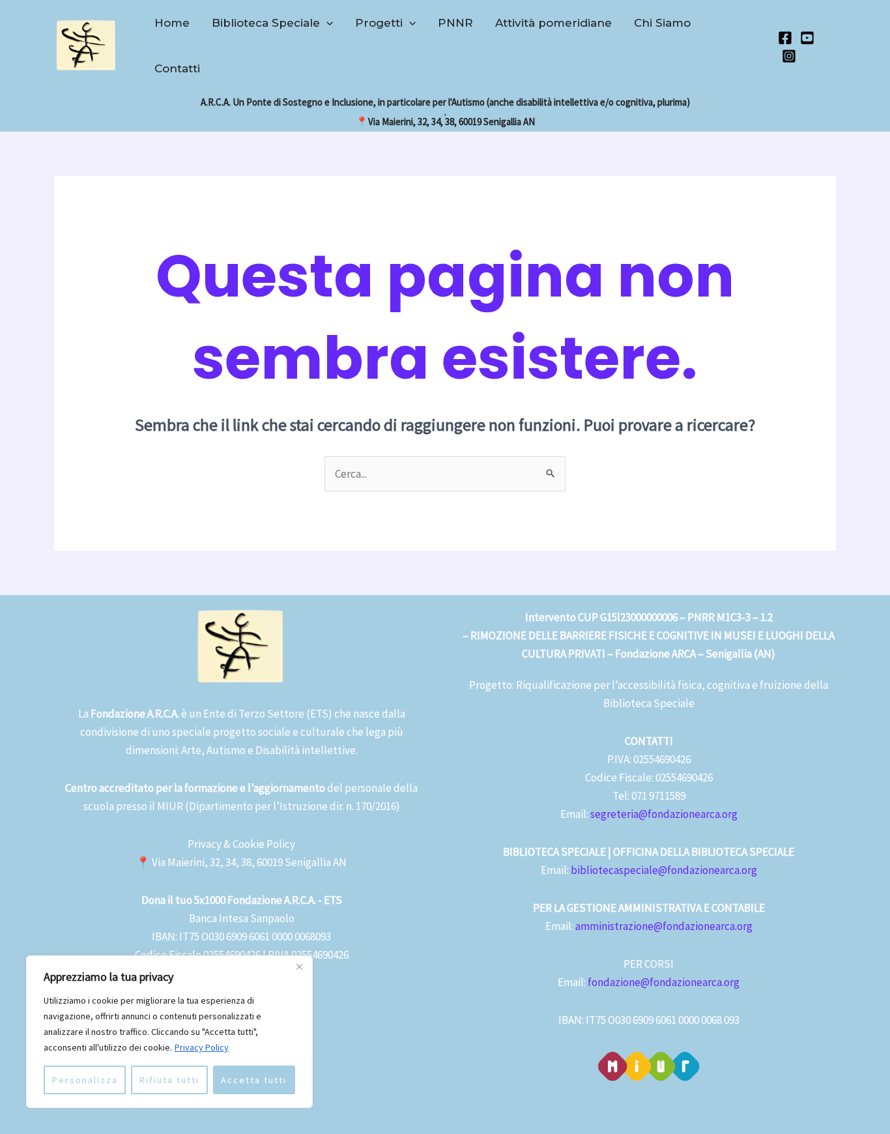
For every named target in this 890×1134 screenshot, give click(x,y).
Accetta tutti (254, 1080)
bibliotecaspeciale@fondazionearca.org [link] (664, 870)
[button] (326, 23)
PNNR (455, 22)
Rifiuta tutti (169, 1080)
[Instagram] (789, 56)
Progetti (379, 22)
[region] (169, 1031)
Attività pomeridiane (553, 22)
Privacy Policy (202, 1047)
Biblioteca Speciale (266, 22)
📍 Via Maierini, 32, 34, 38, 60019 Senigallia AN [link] (241, 862)
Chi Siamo (662, 22)
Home (172, 22)
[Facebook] (785, 38)
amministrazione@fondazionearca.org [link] (664, 926)
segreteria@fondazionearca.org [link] (664, 814)
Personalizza (85, 1080)
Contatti (177, 68)
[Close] (299, 966)
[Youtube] (807, 38)
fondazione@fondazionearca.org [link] (663, 982)
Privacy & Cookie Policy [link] (241, 844)
